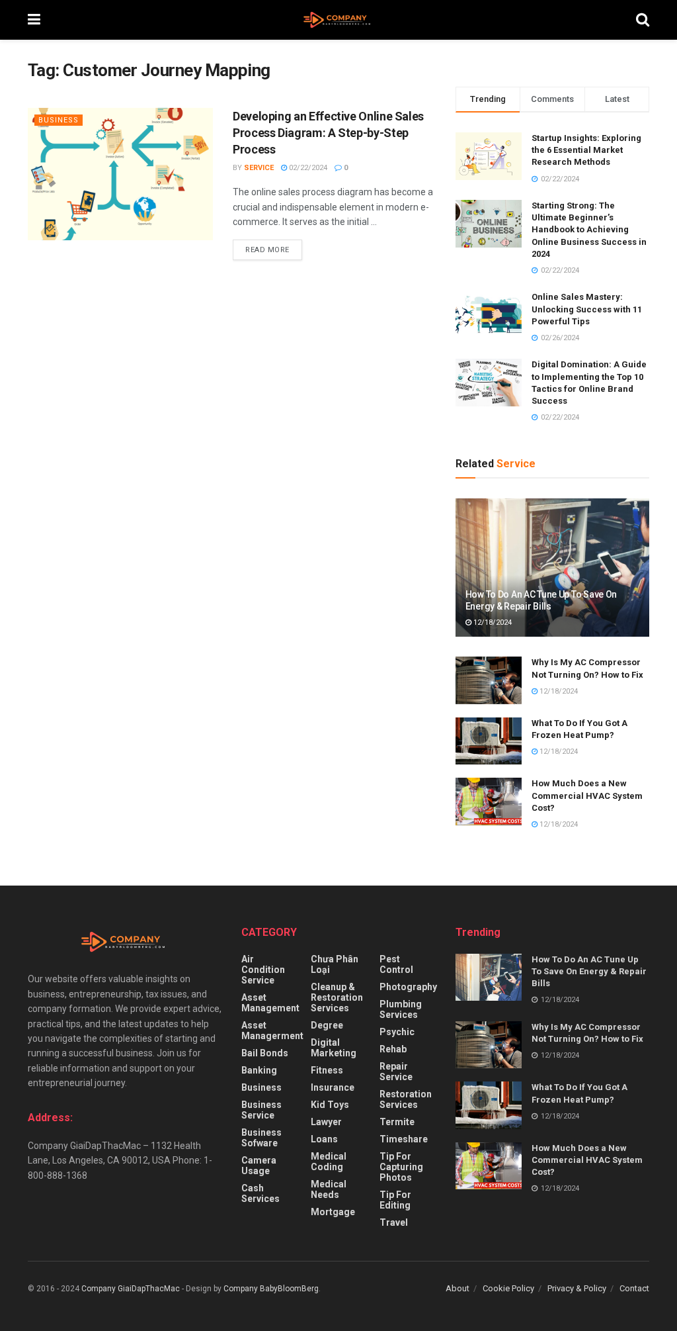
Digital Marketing (333, 1047)
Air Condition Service (263, 970)
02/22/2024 (307, 167)
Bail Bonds (264, 1053)
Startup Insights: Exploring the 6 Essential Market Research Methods (586, 150)
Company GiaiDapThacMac (130, 1288)
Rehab (393, 1049)
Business (58, 120)
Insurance (332, 1087)
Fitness (327, 1070)
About (457, 1288)
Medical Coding (328, 1161)
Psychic (397, 1032)
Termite (397, 1122)
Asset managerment (272, 1030)
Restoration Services (405, 1099)
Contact (634, 1288)
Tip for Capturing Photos (401, 1167)
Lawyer (326, 1122)
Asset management (270, 1002)
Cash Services (260, 1193)
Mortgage (333, 1212)
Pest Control (396, 964)
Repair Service (396, 1071)
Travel (393, 1222)
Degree (327, 1025)
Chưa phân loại (334, 964)
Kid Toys (330, 1104)
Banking (259, 1070)
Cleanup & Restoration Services (337, 997)
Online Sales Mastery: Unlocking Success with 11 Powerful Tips (587, 309)
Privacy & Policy (576, 1288)
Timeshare (403, 1139)
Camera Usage (258, 1165)
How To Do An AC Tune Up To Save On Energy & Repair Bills (589, 971)
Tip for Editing (395, 1200)
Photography (408, 987)
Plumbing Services (400, 1009)
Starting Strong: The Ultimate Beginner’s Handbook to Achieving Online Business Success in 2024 (589, 230)
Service (259, 167)
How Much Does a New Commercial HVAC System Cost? (587, 795)
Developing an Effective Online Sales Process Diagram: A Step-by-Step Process (328, 132)
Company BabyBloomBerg (271, 1288)
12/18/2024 (491, 622)
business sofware (261, 1137)
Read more (267, 250)
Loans (324, 1139)
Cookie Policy (508, 1288)
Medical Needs (328, 1189)
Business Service (261, 1110)
